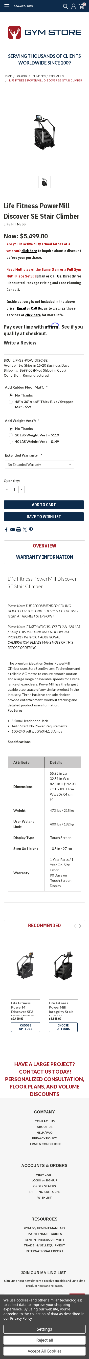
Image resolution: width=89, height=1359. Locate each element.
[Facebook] (6, 529)
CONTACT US (35, 1072)
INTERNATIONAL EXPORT (45, 1251)
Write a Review (20, 342)
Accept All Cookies (45, 1351)
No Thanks (24, 395)
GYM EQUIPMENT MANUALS (44, 1228)
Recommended (44, 925)
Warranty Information (44, 556)
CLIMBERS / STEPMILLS (48, 76)
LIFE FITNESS (15, 224)
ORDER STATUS (44, 1186)
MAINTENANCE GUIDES (44, 1234)
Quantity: (12, 480)
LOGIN (36, 1180)
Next (80, 926)
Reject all (44, 1340)
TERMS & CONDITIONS (44, 1144)
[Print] (18, 529)
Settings (44, 1329)
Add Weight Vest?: (22, 420)
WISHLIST (44, 1197)
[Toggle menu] (7, 8)
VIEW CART (44, 1174)
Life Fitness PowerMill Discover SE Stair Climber (45, 80)
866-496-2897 (23, 6)
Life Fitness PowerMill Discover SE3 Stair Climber (22, 1009)
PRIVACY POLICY (44, 1138)
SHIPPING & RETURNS (44, 1192)
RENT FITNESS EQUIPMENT (45, 1239)
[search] (64, 6)
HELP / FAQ (44, 1132)
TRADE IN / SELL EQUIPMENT (44, 1245)
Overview (44, 545)
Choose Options (25, 1027)
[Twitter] (24, 529)
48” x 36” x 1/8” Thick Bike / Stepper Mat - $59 (44, 404)
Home (8, 76)
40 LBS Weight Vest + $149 (37, 441)
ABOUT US (44, 1127)
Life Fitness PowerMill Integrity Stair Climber (61, 1009)
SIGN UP (51, 1180)
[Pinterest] (30, 529)
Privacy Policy (21, 1318)
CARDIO (22, 76)
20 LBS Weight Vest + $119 (37, 435)
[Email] (12, 529)
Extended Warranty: (23, 455)
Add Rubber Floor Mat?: (26, 387)
